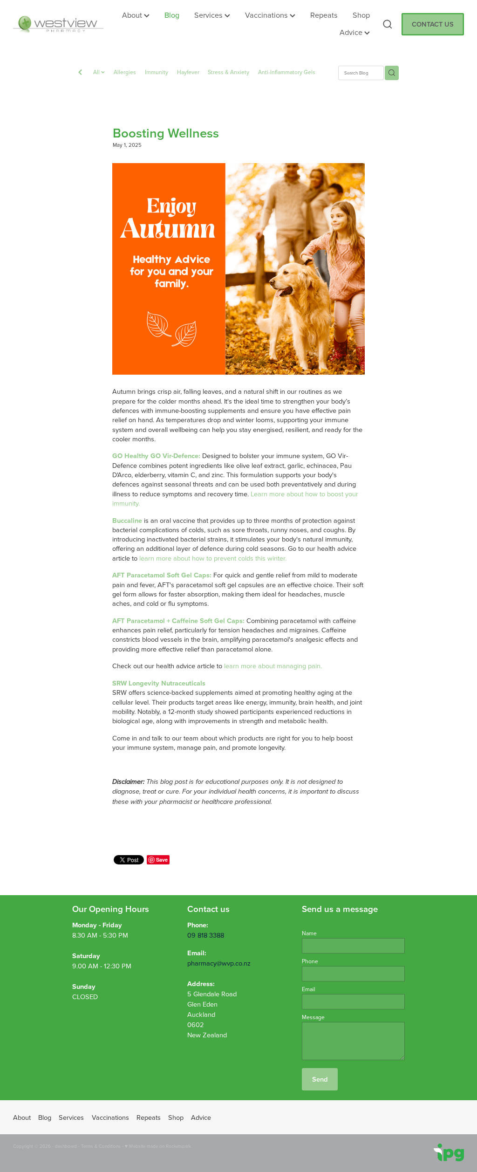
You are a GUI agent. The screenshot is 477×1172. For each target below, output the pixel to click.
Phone (310, 961)
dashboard (66, 1146)
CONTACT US (433, 24)
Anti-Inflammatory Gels (286, 72)
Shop (361, 14)
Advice (352, 32)
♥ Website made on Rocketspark (158, 1146)
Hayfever (188, 72)
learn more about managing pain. (273, 666)
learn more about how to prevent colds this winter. (212, 558)
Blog (171, 14)
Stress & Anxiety (228, 72)
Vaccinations (267, 14)
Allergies (125, 72)
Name (309, 933)
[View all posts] (80, 73)
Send (319, 1079)
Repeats (324, 14)
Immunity (156, 72)
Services (209, 14)
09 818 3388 (205, 935)
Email (308, 989)
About (133, 14)
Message (313, 1017)
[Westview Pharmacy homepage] (58, 24)
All (97, 72)
